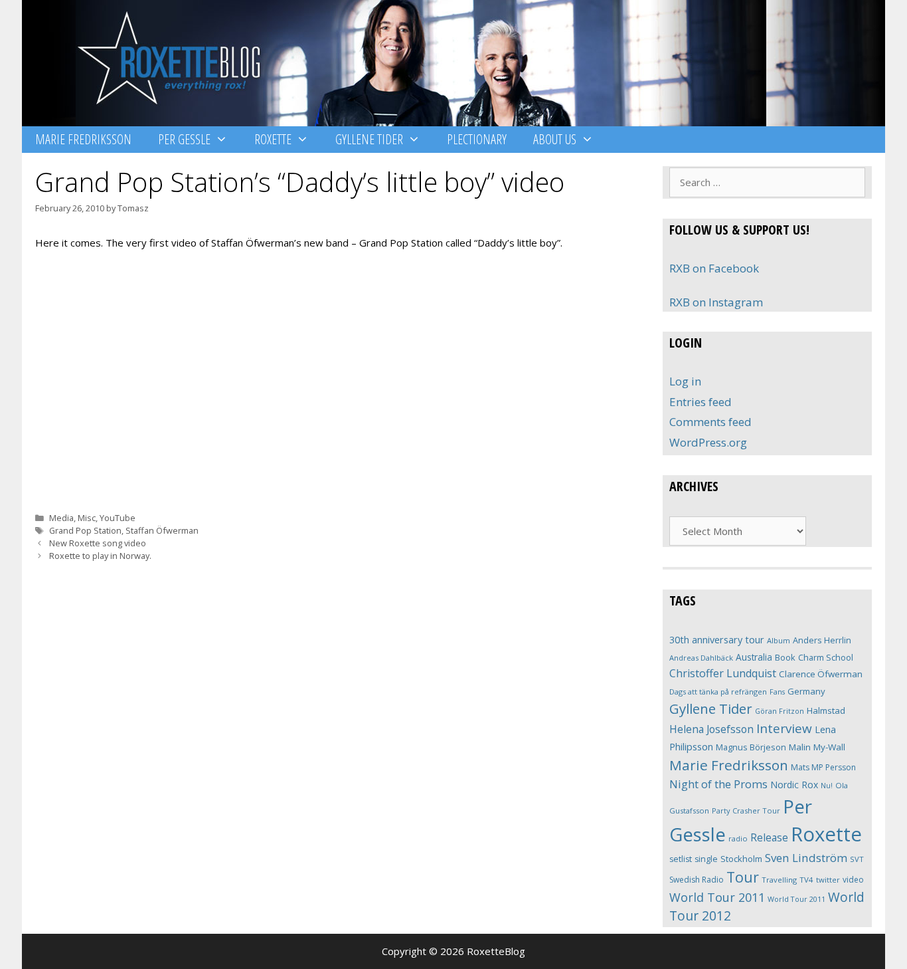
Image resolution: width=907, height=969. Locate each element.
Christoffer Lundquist (722, 673)
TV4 (806, 880)
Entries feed (700, 401)
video (853, 879)
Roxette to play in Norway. (100, 556)
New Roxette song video (97, 543)
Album (778, 640)
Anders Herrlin (822, 640)
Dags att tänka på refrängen (718, 692)
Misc (87, 518)
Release (769, 838)
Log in (685, 381)
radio (738, 838)
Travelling (779, 880)
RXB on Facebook (714, 268)
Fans (777, 692)
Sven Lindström (806, 857)
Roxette (272, 139)
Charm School (825, 657)
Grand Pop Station (85, 530)
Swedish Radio (696, 879)
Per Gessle (184, 139)
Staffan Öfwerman (162, 530)
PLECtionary (477, 139)
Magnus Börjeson (751, 747)
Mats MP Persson (823, 767)
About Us (554, 139)
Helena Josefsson (711, 729)
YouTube (117, 518)
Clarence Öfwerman (821, 674)
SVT (857, 859)
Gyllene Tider (369, 139)
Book (785, 657)
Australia (754, 657)
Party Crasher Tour (746, 810)
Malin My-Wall (817, 747)
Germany (806, 691)
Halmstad (826, 710)
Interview (784, 728)
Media (61, 518)
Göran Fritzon (779, 711)
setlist (680, 859)
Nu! (827, 785)
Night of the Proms (718, 784)
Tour (742, 877)
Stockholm (741, 859)
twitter (828, 880)
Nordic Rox (794, 784)
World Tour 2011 (717, 897)
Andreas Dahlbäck (701, 658)
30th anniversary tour (716, 639)
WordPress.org (708, 442)
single (706, 859)
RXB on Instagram (716, 302)
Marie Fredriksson (83, 139)
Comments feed (710, 421)
